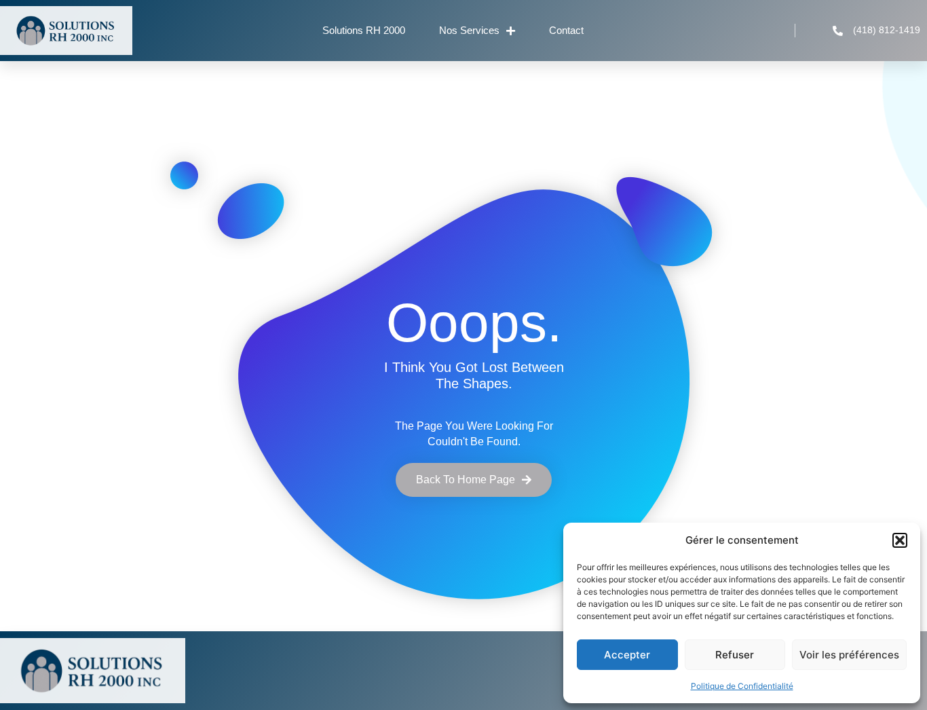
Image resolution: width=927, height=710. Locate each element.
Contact (566, 30)
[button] (900, 540)
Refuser (734, 654)
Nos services (469, 30)
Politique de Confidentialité (742, 686)
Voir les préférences (849, 654)
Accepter (627, 654)
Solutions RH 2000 (363, 30)
